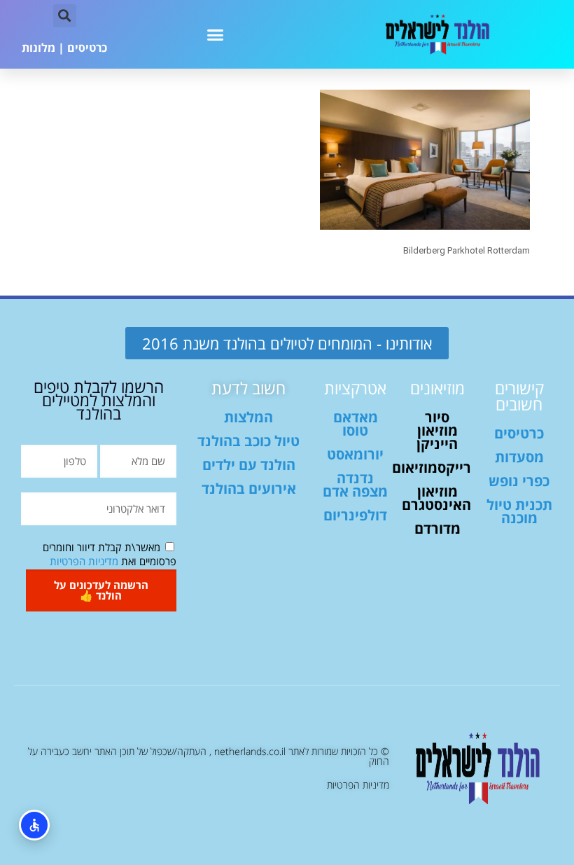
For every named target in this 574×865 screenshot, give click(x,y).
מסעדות (519, 457)
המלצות (248, 417)
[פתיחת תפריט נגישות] (34, 825)
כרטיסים (87, 47)
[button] (215, 34)
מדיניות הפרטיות (84, 561)
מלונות (38, 47)
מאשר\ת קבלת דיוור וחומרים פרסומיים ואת (109, 554)
